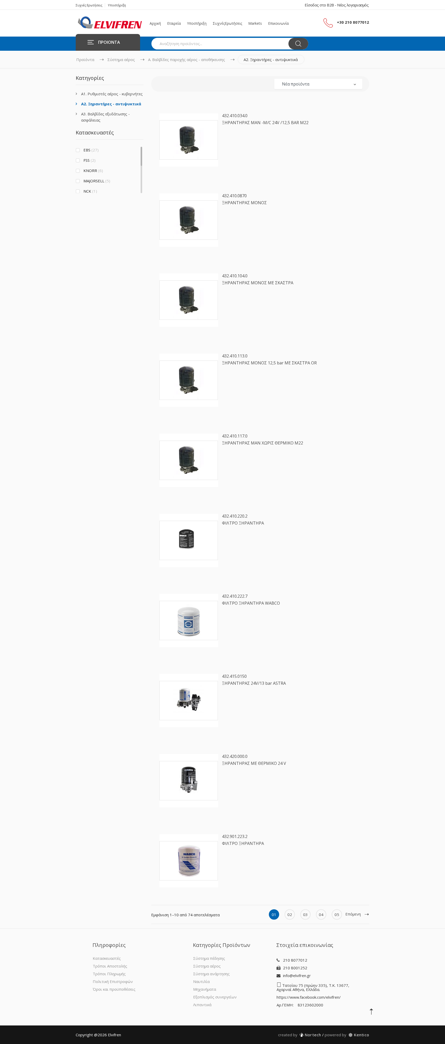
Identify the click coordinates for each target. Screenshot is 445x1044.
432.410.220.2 (234, 516)
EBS (91, 149)
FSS (89, 160)
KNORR (93, 170)
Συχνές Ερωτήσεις (89, 5)
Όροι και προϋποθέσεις (114, 989)
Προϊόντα (85, 59)
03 (305, 914)
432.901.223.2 (234, 836)
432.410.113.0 (234, 356)
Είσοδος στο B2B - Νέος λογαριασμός (337, 4)
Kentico (347, 1034)
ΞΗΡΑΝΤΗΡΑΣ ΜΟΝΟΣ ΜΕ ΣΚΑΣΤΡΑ (257, 283)
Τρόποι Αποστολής (110, 966)
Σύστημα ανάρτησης (211, 973)
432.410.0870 (234, 196)
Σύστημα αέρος (121, 59)
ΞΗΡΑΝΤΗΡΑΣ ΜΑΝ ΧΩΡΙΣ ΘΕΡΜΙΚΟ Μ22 (262, 443)
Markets (255, 23)
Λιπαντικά (202, 1004)
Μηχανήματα (204, 989)
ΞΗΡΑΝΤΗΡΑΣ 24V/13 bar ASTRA (254, 683)
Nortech (299, 1034)
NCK (90, 191)
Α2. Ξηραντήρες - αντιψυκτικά (111, 103)
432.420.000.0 (234, 756)
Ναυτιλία (201, 981)
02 (289, 914)
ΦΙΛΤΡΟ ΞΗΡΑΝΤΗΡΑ (243, 523)
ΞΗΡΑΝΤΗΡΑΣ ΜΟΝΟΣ (244, 203)
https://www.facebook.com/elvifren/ (309, 997)
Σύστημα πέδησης (209, 958)
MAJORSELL (96, 180)
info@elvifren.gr (297, 976)
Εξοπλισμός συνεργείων (215, 996)
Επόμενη (353, 914)
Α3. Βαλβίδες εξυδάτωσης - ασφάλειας (105, 117)
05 (337, 914)
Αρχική (155, 23)
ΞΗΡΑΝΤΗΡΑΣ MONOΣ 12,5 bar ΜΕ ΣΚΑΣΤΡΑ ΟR (269, 363)
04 (321, 914)
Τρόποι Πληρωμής (109, 973)
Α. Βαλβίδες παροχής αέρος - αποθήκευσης (186, 59)
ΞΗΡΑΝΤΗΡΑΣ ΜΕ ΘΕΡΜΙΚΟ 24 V (254, 763)
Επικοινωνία (278, 23)
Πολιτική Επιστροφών (113, 981)
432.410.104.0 (234, 276)
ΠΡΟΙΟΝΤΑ (109, 42)
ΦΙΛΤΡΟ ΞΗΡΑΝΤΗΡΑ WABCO (251, 603)
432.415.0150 (234, 676)
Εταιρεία (174, 23)
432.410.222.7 (234, 596)
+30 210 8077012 (353, 22)
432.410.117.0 (234, 436)
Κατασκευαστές (107, 958)
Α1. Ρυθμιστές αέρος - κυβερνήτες (112, 93)
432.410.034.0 (234, 115)
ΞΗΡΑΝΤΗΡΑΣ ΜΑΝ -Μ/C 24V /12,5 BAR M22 (265, 122)
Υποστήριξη (117, 5)
